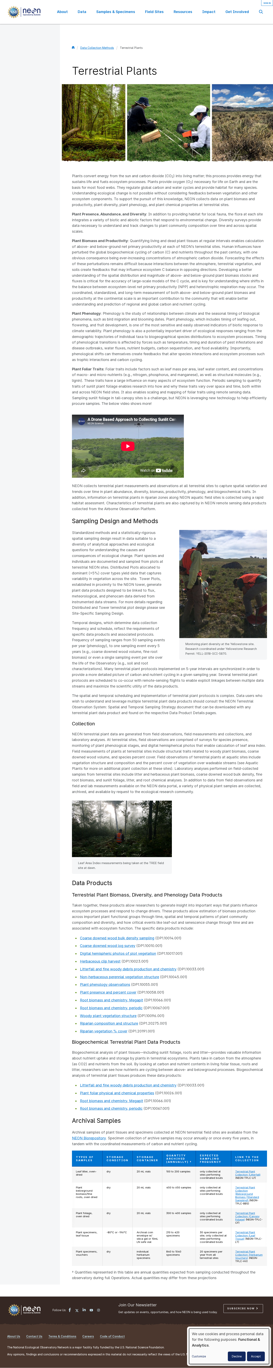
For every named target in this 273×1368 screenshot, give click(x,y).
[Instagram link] (98, 1310)
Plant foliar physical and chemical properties (117, 1093)
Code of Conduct (112, 1336)
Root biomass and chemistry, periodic (111, 1008)
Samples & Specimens (115, 12)
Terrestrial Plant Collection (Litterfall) (247, 1173)
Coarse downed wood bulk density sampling (117, 938)
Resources (183, 12)
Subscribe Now (241, 1308)
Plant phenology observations (105, 984)
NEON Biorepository (89, 1138)
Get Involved (237, 12)
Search (261, 11)
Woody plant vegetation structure (108, 1016)
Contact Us (34, 1336)
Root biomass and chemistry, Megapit (111, 1000)
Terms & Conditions (62, 1336)
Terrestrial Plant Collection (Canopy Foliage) (247, 1216)
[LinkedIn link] (84, 1310)
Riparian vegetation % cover (103, 1031)
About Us (13, 1336)
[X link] (77, 1310)
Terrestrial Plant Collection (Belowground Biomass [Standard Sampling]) (247, 1194)
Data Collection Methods (97, 47)
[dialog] (229, 1346)
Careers (88, 1336)
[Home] (24, 12)
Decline (237, 1356)
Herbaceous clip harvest (100, 961)
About (62, 12)
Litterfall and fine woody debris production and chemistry (128, 969)
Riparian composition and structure (109, 1023)
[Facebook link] (69, 1310)
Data (82, 12)
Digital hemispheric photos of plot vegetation (118, 953)
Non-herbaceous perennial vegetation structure (119, 977)
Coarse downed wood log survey (107, 946)
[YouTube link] (91, 1310)
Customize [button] (199, 1356)
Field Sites (154, 12)
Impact (208, 12)
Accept (256, 1356)
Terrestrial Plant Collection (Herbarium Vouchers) (249, 1254)
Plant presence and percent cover (108, 992)
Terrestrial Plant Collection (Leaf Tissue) (245, 1235)
